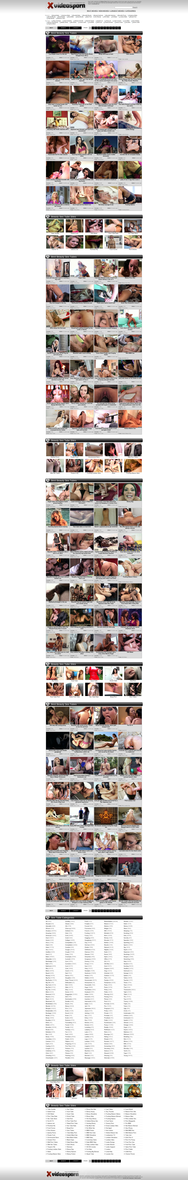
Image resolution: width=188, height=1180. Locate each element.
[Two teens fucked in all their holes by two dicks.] (130, 103)
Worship (126, 1048)
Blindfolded (49, 1004)
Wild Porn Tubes (133, 457)
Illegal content (137, 1178)
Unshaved (127, 1018)
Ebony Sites (90, 1116)
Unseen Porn (113, 457)
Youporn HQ (74, 473)
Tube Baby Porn (55, 1082)
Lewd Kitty (109, 1151)
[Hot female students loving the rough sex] (106, 824)
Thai (125, 987)
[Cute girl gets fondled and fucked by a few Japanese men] (106, 799)
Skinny (126, 926)
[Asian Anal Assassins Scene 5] (130, 301)
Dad (66, 973)
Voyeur (126, 1029)
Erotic (67, 1011)
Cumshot (68, 964)
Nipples (106, 949)
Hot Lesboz (109, 1130)
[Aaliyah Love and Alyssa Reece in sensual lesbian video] (130, 774)
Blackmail (49, 1001)
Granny (87, 961)
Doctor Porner (130, 1154)
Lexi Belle (91, 22)
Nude (106, 952)
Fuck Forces (113, 249)
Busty (47, 1036)
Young (126, 1055)
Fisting (67, 1051)
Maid (86, 1053)
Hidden (87, 978)
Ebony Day (94, 1098)
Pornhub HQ (94, 249)
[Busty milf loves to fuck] (106, 53)
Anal (47, 938)
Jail (86, 1006)
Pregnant (107, 1008)
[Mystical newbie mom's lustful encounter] (106, 153)
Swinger (126, 973)
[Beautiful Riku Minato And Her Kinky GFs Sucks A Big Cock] (58, 799)
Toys (125, 999)
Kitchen (87, 1022)
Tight (125, 992)
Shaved (106, 1053)
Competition (69, 942)
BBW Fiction (90, 1130)
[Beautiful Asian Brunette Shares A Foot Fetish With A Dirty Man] (130, 600)
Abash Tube (90, 1154)
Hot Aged (109, 1128)
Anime (48, 940)
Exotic (67, 1018)
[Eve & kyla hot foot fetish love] (82, 203)
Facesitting (68, 1022)
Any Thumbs (110, 1111)
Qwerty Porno (55, 457)
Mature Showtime (130, 1114)
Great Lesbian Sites (112, 1125)
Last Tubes (109, 1109)
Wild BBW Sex (129, 1130)
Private (106, 1013)
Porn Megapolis (130, 1121)
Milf (105, 931)
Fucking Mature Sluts (133, 473)
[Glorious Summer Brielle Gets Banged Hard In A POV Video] (130, 824)
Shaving (106, 1055)
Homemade (88, 980)
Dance (67, 975)
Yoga (125, 1053)
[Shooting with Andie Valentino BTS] (58, 128)
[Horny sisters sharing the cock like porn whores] (82, 402)
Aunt (47, 954)
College (67, 940)
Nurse (106, 954)
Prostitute (107, 1018)
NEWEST (63, 28)
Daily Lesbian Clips (92, 1144)
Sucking (126, 966)
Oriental (106, 973)
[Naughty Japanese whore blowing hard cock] (82, 575)
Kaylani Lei (100, 21)
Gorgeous (88, 959)
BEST (51, 28)
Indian (87, 994)
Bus (47, 1034)
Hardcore (87, 973)
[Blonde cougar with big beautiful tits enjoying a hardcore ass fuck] (130, 899)
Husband (87, 992)
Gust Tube (74, 681)
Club (66, 933)
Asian (47, 947)
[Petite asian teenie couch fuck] (106, 301)
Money (106, 938)
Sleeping (126, 931)
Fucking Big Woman (92, 1151)
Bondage (48, 1013)
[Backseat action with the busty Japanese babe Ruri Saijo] (106, 600)
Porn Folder (129, 1149)
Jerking (87, 1013)
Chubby (67, 921)
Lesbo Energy (110, 1142)
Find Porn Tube (130, 1144)
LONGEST (75, 28)
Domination (68, 999)
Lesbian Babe (123, 17)
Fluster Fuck (74, 457)
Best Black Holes (94, 1082)
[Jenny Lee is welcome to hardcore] (106, 178)
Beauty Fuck (133, 17)
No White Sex (90, 1128)
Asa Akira (127, 22)
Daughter (68, 978)
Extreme (67, 1020)
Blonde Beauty (52, 17)
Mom (105, 935)
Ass (47, 949)
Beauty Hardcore (98, 15)
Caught (48, 1048)
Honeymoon (88, 982)
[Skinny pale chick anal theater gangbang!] (58, 749)
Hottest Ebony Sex (92, 1121)
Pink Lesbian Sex (130, 1118)
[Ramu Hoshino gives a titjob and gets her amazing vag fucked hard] (82, 550)
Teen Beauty (97, 17)
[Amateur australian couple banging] (106, 327)
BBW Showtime (91, 1135)
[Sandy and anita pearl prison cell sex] (58, 899)
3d (46, 921)
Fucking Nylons (110, 1118)
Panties (106, 980)
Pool (105, 1001)
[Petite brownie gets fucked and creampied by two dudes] (58, 427)
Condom (67, 947)
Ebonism (74, 1098)
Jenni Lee (99, 22)
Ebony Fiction (133, 1098)
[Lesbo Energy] (130, 128)
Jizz (86, 1015)
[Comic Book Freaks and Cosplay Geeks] (106, 352)
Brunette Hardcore (111, 15)
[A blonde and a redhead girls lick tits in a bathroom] (130, 749)
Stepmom (127, 952)
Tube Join (128, 1135)
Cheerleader (49, 1058)
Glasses (87, 954)
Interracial (88, 1001)
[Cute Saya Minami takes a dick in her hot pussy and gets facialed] (106, 377)
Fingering (68, 1044)
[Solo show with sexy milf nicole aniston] (130, 327)
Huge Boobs (51, 18)
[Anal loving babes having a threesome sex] (82, 774)
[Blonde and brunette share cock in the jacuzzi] (58, 824)
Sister (125, 924)
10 (116, 28)
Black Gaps (113, 1082)
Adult (113, 473)
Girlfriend (87, 949)
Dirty (66, 989)
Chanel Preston (109, 22)
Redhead (107, 1029)
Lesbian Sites (110, 1140)
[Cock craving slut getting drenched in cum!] (82, 626)
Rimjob (106, 1039)
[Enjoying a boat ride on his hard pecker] (82, 103)
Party (105, 985)
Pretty (106, 1011)
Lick (86, 1044)
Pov (105, 1006)
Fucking (87, 933)
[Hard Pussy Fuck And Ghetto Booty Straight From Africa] (82, 53)
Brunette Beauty (87, 15)
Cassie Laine (82, 22)
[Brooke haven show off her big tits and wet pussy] (58, 352)
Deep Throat (69, 980)
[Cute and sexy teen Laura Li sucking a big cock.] (58, 276)
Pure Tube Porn (55, 697)
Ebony (67, 1006)
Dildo (66, 987)
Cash (47, 1044)
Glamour (87, 952)
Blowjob (48, 1008)
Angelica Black (52, 24)
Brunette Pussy (122, 15)
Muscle (106, 945)
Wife (125, 1044)
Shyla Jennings (57, 21)
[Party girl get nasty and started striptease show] (130, 626)
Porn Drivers (133, 249)
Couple (67, 952)
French (87, 931)
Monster (106, 940)
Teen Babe (106, 17)
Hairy (86, 968)
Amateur (48, 931)
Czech (67, 971)
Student (126, 964)
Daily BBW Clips (91, 1142)
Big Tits (48, 989)
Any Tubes (55, 681)
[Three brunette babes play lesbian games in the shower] (106, 899)
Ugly (125, 1008)
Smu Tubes (132, 697)
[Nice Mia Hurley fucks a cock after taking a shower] (130, 525)
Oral (105, 966)
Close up (68, 928)
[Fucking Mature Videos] (130, 575)
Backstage (49, 961)
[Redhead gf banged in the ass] (58, 600)
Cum (66, 961)
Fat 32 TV (55, 249)
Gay (86, 942)
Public (106, 1020)
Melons (106, 926)
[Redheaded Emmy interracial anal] (82, 301)
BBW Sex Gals (90, 1133)
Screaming (107, 1046)
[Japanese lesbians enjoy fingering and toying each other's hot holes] (106, 575)
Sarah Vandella (67, 21)
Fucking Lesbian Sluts (94, 473)
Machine (87, 1051)
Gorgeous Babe (133, 15)
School (106, 1044)
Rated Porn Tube (74, 697)
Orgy (105, 971)
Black (47, 999)
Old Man (106, 964)
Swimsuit (126, 971)
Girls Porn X (129, 1137)
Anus (47, 942)
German (87, 945)
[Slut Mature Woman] (130, 874)
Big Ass (48, 978)
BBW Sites (89, 1137)
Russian (106, 1041)
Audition (48, 952)
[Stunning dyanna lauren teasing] (58, 525)
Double (67, 1001)
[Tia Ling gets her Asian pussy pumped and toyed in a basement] (106, 402)
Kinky (86, 1018)
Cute (66, 968)
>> (119, 28)
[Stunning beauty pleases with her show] (82, 153)
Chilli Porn (128, 1151)
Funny (87, 935)
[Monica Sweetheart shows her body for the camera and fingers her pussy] (106, 78)
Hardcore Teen (61, 18)
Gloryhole (88, 956)
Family (67, 1027)
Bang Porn (113, 697)
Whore (126, 1041)
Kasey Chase (119, 22)
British (48, 1025)
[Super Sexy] (82, 276)
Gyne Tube (94, 681)
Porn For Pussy (130, 1140)
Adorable (48, 926)
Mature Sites (129, 1116)
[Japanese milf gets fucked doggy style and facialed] (82, 427)
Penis (106, 987)
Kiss (86, 1020)
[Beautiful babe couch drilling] (82, 352)
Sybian (126, 975)
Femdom (68, 1036)
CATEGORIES (130, 11)
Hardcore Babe (66, 15)
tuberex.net (74, 249)
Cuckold (67, 959)
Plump (106, 999)
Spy (125, 947)
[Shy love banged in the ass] (58, 301)
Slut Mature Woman (131, 1125)
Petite (106, 992)
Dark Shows (55, 1098)
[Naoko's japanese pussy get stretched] (106, 525)
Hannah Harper (90, 21)
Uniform (126, 1015)
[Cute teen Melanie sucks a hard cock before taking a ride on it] (106, 276)
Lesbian (87, 1041)
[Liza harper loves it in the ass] (58, 53)
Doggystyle (68, 994)
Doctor (67, 992)
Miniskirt (106, 933)
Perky (106, 989)
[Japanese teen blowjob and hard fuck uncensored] (82, 128)
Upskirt (126, 1020)
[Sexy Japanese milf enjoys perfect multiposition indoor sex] (82, 749)
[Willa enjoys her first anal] (58, 327)
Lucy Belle (127, 21)
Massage (87, 1058)
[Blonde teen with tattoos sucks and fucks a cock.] (82, 849)
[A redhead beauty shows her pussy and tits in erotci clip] (58, 377)
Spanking (126, 942)
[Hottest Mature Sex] (130, 427)
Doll (66, 996)
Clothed (67, 931)
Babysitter (49, 959)
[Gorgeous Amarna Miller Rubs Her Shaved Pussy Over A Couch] (58, 626)
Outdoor (106, 975)
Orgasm (106, 968)
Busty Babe (71, 17)
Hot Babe (114, 17)
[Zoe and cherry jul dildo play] (106, 626)
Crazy (67, 954)
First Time (68, 1046)
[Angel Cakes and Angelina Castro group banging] (58, 500)
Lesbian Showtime (111, 1137)
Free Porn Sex (129, 1142)
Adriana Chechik (78, 21)
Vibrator (126, 1022)
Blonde (48, 1006)
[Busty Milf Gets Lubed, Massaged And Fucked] (82, 824)
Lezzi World (129, 1109)
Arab (47, 945)
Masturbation (108, 921)
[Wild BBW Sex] (130, 352)
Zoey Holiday (135, 21)
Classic (67, 924)
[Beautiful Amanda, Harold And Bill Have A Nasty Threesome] (58, 774)
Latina (87, 1034)
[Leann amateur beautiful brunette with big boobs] (58, 178)
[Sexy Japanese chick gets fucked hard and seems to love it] (82, 377)
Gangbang (88, 940)
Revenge (107, 1034)
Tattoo (125, 978)
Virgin (125, 1027)
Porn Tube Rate (113, 233)
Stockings (127, 954)
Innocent (87, 996)
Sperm (126, 945)
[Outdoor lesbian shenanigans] (58, 874)
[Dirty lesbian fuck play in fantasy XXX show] (82, 651)
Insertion (87, 999)
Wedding (126, 1036)
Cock (66, 935)
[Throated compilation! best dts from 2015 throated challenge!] (106, 103)
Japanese (88, 1008)
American (49, 935)
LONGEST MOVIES (117, 11)
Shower (126, 921)
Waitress (126, 1032)
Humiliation (88, 989)
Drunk (67, 1004)
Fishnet (67, 1048)
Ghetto (87, 947)
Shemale (107, 1058)
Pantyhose (107, 982)
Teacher (126, 980)
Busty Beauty (79, 17)
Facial (67, 1025)
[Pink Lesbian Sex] (130, 799)
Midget (106, 928)
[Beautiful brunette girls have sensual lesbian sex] (58, 575)
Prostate (106, 1015)
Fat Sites (89, 1149)
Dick (66, 985)
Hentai (87, 975)
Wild (125, 1046)
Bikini (47, 992)
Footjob (87, 924)
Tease (125, 982)
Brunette (48, 1027)
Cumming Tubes (91, 1140)
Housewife (88, 985)
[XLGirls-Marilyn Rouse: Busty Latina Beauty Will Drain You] (58, 402)
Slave (125, 928)
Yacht (125, 1051)
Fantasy (67, 1029)
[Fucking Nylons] (130, 203)
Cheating (48, 1055)
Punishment (108, 1022)
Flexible (67, 1058)
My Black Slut (90, 1125)
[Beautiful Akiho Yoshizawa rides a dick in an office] (58, 550)
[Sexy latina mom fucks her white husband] (130, 550)
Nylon (106, 956)
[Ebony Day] (130, 500)
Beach (48, 973)
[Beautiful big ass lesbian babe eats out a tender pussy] (82, 600)
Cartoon (48, 1041)
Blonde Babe (61, 17)
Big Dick (48, 987)
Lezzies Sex (109, 1154)
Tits (125, 996)
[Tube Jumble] (130, 53)
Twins (125, 1006)
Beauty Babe (55, 15)
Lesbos (108, 1149)
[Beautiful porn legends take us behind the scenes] (58, 203)
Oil (105, 961)
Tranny (126, 1001)
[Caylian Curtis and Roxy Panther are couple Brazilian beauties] (106, 550)
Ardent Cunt (74, 233)
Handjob (87, 971)
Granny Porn (110, 1123)
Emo (66, 1008)
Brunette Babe (76, 15)
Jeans (86, 1011)
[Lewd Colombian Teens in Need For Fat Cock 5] (82, 500)
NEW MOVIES (104, 11)
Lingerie (87, 1046)
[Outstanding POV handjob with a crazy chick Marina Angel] (106, 651)
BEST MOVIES (92, 11)
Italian (86, 1004)
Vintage (126, 1025)
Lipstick (87, 1048)
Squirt (125, 949)
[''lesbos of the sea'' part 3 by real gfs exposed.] (82, 78)
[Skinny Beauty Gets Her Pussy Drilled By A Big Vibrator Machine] (130, 78)
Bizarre (48, 996)
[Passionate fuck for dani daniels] (58, 153)
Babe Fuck (89, 17)
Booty (47, 1018)
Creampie (68, 956)
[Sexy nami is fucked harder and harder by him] (58, 103)
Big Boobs (49, 980)
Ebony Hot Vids (91, 1109)
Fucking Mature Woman (113, 1116)
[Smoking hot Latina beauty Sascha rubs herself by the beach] (106, 749)
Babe (47, 956)
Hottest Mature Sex (112, 1133)
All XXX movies (91, 1147)
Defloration (68, 982)
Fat (66, 1032)
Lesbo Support (110, 1147)
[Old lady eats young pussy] (58, 724)
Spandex (126, 940)
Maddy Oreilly (64, 22)
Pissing (106, 996)
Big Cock (48, 985)
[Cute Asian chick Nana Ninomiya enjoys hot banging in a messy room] (106, 500)
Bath (47, 964)
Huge (86, 987)
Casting (48, 1046)
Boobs (48, 1015)
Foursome (88, 928)
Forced (87, 926)
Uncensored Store (94, 457)
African (48, 928)
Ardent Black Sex (74, 1082)
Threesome (127, 989)
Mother (106, 942)
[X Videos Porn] (55, 12)
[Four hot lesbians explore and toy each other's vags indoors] (106, 849)
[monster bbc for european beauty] (130, 153)
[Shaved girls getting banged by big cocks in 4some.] (82, 327)
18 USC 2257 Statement (128, 1178)
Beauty (48, 975)
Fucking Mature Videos (113, 1114)
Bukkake (48, 1032)
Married (87, 1055)
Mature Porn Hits (130, 1111)
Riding (106, 1036)
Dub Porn (133, 681)
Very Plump (128, 1128)
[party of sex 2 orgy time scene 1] (130, 178)
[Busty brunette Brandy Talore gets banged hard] (106, 724)
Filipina (67, 1041)
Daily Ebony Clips (133, 1082)
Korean (87, 1025)
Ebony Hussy (90, 1111)
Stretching (127, 959)
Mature (106, 924)
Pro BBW (128, 1123)
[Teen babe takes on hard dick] (82, 525)
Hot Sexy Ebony (91, 1118)
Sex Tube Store (133, 233)
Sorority (126, 938)
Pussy (106, 1025)
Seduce (106, 1051)
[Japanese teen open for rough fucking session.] (58, 78)
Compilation (69, 945)
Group (87, 964)
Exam (67, 1015)
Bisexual (48, 994)
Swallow (126, 968)
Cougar (67, 949)
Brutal (47, 1029)
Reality (106, 1027)
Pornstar (106, 1004)
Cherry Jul (108, 21)
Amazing (48, 933)
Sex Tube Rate (94, 697)
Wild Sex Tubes (55, 473)
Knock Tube (113, 681)
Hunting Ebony (91, 1123)
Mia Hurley (73, 22)
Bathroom (49, 966)
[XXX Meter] (130, 651)
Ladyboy (87, 1029)
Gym (86, 966)
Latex (86, 1032)
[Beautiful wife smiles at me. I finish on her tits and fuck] (82, 724)
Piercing (106, 994)
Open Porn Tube (130, 1147)
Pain (105, 978)
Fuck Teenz (109, 1121)
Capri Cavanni (117, 21)
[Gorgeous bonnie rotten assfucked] (106, 874)
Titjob (125, 994)
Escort (67, 1013)
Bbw (47, 968)
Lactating (87, 1027)
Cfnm (47, 1053)
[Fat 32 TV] (130, 724)
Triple (125, 1004)
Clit (66, 926)
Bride (47, 1022)
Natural (106, 947)
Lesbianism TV (110, 1135)
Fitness (67, 1053)
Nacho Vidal (136, 22)
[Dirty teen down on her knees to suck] (130, 377)
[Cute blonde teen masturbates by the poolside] (106, 774)
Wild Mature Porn (130, 1133)
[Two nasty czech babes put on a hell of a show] (58, 651)
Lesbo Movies (110, 1144)
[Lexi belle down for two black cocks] (130, 849)
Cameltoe (49, 1039)
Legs (86, 1039)
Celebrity (48, 1051)
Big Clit (48, 982)
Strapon (126, 956)
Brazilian (48, 1020)
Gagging (87, 938)
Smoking (126, 933)
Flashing (67, 1055)
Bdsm (47, 971)
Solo (125, 935)
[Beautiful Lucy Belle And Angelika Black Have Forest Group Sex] (58, 849)
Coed (67, 938)
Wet (125, 1039)
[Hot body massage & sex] (106, 203)
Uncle (125, 1011)
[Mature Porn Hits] (130, 276)
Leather (87, 1036)
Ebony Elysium (113, 1098)
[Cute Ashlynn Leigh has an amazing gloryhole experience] (82, 799)
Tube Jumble (55, 233)
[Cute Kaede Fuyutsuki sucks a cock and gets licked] (106, 427)
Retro (106, 1032)
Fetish (67, 1039)
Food (86, 921)
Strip (125, 961)
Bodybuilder (49, 1011)
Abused (48, 924)
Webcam (126, 1034)
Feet (66, 1034)
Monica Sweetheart (53, 22)
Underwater (127, 1013)
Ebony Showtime (91, 1114)
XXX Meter (94, 233)
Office (106, 959)
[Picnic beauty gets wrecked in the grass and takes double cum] (106, 128)
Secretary (107, 1048)
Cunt (66, 966)
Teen (125, 985)
